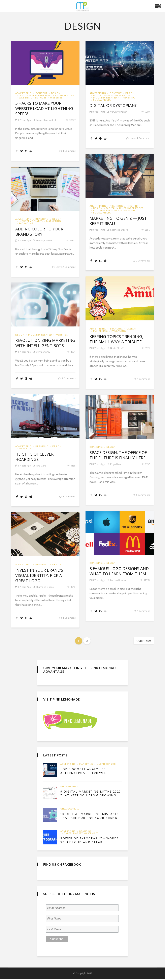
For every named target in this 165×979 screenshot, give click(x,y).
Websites (56, 97)
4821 (73, 351)
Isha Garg (41, 465)
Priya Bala (115, 463)
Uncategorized (106, 764)
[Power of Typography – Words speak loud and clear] (50, 837)
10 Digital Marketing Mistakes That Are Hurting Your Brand (89, 816)
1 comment (69, 150)
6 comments (143, 494)
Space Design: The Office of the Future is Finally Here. (118, 455)
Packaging (26, 223)
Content (41, 93)
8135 (73, 465)
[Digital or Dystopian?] (120, 63)
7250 (147, 111)
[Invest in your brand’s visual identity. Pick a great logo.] (45, 534)
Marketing (67, 95)
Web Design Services (32, 97)
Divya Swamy (43, 351)
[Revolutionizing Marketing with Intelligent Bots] (45, 304)
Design (55, 93)
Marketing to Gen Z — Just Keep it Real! (118, 221)
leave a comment (140, 138)
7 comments (68, 378)
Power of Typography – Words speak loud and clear (89, 840)
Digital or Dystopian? (113, 105)
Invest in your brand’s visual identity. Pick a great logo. (39, 575)
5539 (147, 347)
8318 (73, 586)
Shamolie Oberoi (119, 229)
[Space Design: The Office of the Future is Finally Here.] (120, 417)
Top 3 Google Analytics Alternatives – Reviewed (83, 771)
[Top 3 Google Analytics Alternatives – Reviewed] (50, 770)
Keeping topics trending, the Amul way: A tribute (116, 339)
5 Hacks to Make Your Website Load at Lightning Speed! (44, 108)
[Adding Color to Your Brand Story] (45, 189)
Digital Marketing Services (37, 95)
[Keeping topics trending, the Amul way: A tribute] (120, 298)
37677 (72, 119)
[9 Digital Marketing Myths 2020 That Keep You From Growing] (50, 793)
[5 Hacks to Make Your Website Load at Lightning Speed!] (45, 63)
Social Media (102, 100)
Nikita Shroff (116, 347)
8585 (147, 229)
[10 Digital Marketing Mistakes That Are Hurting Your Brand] (50, 815)
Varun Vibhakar (118, 111)
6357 (147, 463)
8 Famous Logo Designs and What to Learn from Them (119, 571)
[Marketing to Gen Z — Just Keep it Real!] (120, 176)
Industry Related (105, 97)
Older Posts (143, 641)
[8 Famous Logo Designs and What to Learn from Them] (120, 533)
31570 (147, 580)
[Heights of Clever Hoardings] (45, 416)
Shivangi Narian (44, 240)
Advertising (23, 93)
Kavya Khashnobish (46, 119)
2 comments (143, 260)
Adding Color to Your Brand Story (39, 231)
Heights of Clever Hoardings (34, 457)
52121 (72, 240)
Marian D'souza (118, 580)
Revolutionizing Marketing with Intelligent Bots (45, 343)
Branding (116, 206)
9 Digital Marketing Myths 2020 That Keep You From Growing (90, 793)
